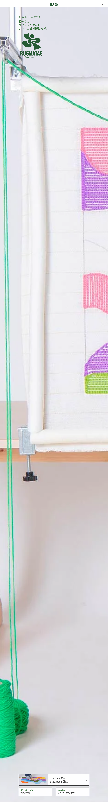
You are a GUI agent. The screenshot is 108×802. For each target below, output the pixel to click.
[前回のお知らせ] (33, 1)
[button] (2, 4)
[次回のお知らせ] (74, 1)
